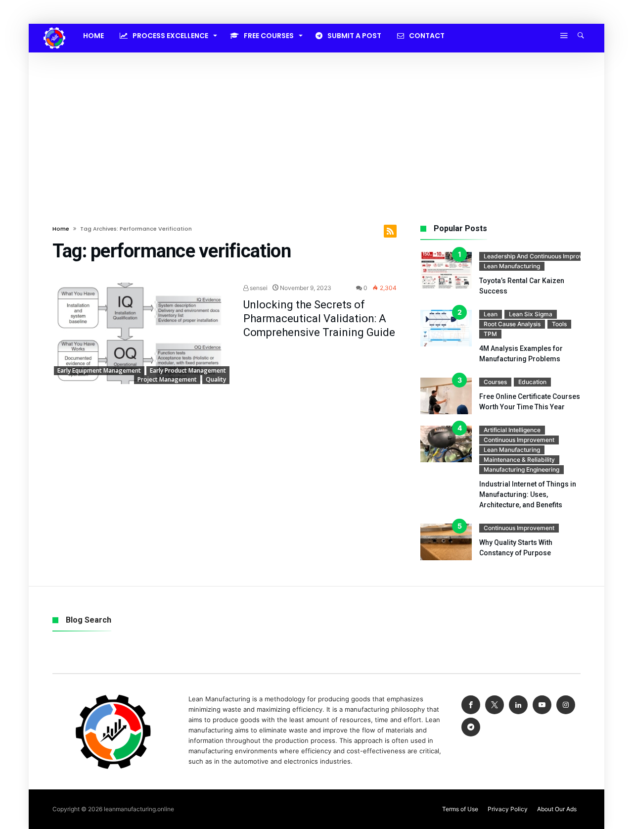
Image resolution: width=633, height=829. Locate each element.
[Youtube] (542, 705)
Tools (559, 324)
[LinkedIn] (518, 705)
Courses (495, 382)
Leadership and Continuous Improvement (542, 256)
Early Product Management (188, 370)
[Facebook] (470, 705)
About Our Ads (557, 809)
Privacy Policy (508, 809)
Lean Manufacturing (512, 266)
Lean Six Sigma (530, 314)
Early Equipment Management (99, 370)
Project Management (167, 379)
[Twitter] (494, 705)
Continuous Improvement (519, 439)
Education (532, 382)
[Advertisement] (316, 126)
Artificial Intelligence (512, 430)
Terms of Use (460, 809)
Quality (216, 379)
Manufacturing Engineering (521, 469)
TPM (490, 334)
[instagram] (565, 705)
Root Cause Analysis (512, 324)
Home (60, 229)
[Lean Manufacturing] (54, 27)
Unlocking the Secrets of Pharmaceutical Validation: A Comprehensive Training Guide (319, 318)
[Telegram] (470, 727)
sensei (258, 288)
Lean (490, 314)
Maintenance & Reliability (519, 459)
